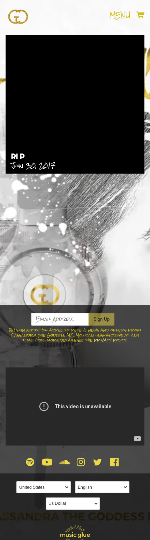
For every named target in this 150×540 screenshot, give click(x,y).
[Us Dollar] (75, 503)
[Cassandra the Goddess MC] (18, 15)
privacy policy (110, 340)
